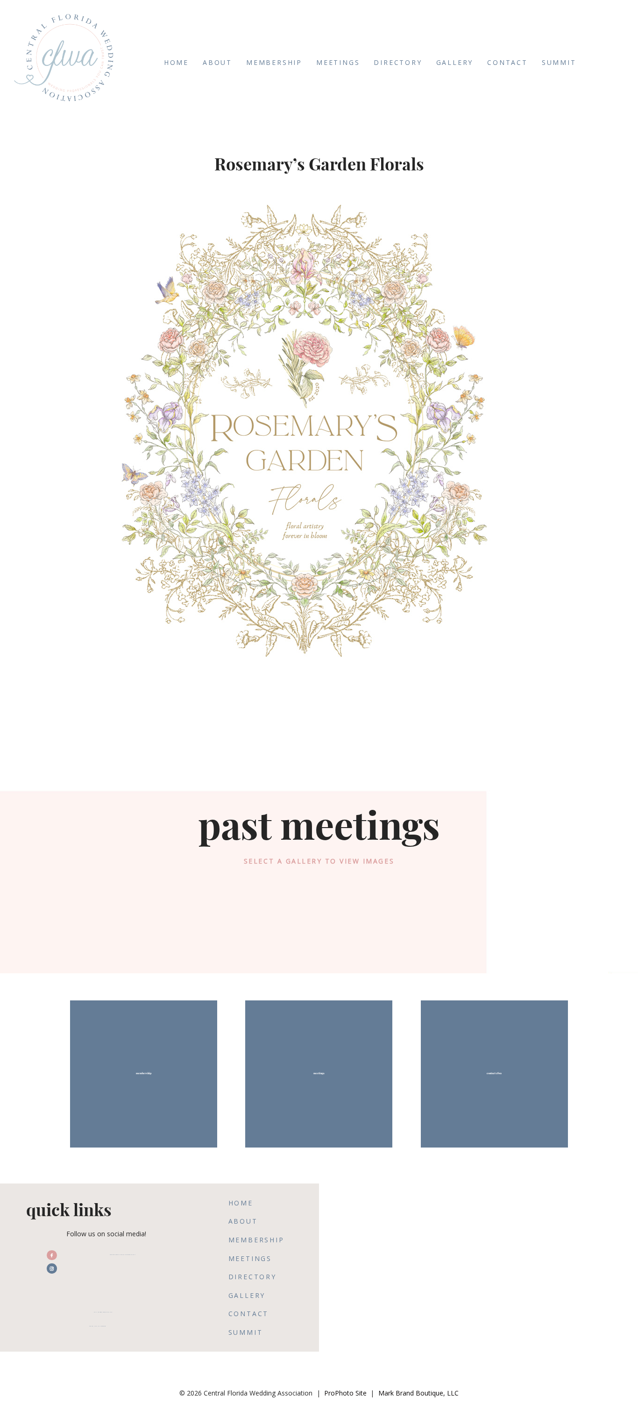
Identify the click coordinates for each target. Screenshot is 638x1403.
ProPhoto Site (345, 1393)
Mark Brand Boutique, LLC (418, 1393)
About (217, 62)
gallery (455, 62)
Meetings (338, 62)
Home (176, 62)
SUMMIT (559, 62)
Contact (507, 62)
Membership (274, 62)
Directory (398, 62)
